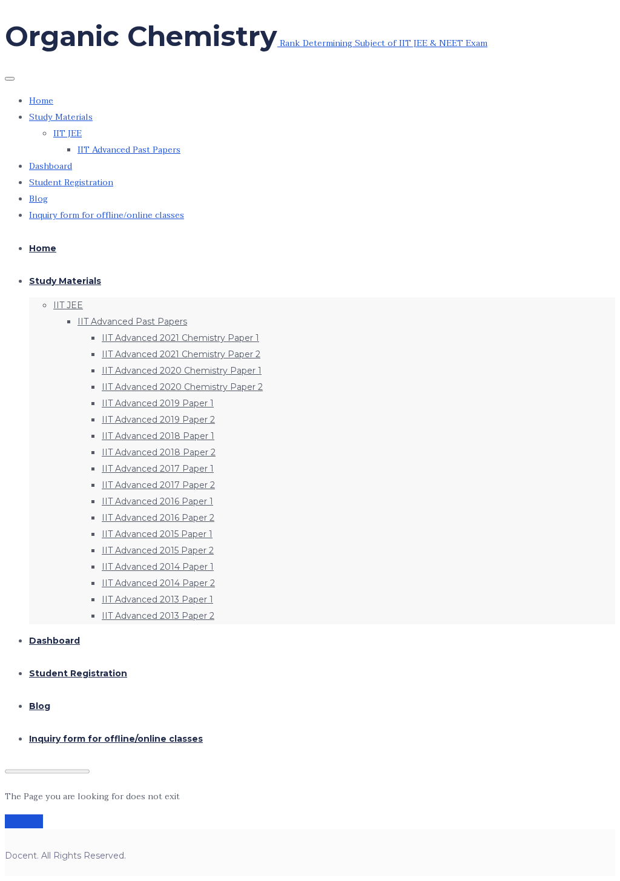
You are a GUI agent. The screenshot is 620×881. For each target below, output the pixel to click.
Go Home (24, 821)
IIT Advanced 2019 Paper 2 (158, 419)
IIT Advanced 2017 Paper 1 (158, 468)
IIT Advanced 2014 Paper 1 (158, 566)
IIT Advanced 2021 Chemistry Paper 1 (180, 337)
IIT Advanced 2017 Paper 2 (158, 485)
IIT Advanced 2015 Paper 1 (157, 534)
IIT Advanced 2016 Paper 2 (158, 517)
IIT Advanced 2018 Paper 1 (158, 436)
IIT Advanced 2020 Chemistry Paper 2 (182, 386)
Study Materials (61, 117)
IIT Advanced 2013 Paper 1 (157, 599)
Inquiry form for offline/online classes (106, 215)
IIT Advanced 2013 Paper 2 (158, 615)
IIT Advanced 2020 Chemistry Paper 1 (182, 370)
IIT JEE (67, 133)
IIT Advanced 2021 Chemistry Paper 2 (181, 354)
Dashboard (50, 166)
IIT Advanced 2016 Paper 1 (157, 501)
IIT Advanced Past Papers (129, 150)
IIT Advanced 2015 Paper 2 (158, 550)
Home (41, 101)
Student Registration (71, 183)
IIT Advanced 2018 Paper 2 (159, 452)
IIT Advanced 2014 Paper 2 (158, 583)
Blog (38, 199)
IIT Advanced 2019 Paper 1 (158, 403)
